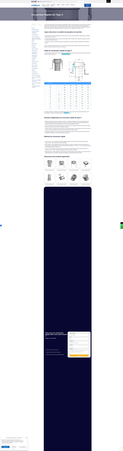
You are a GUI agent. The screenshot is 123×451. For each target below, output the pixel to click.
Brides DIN (34, 47)
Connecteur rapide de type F (73, 184)
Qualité (67, 4)
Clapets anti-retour (35, 73)
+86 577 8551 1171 (48, 1)
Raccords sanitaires (35, 36)
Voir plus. (81, 28)
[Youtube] (34, 1)
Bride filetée (34, 58)
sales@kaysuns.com (41, 1)
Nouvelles (72, 4)
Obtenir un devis (88, 5)
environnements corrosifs (77, 145)
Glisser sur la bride (35, 61)
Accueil (43, 4)
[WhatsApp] (121, 225)
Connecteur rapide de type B (61, 170)
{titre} (13, 449)
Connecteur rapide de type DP (61, 184)
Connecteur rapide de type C (49, 170)
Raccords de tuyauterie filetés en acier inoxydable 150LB (36, 39)
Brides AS (33, 45)
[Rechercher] (85, 2)
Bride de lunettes (35, 68)
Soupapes (33, 70)
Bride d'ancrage (34, 65)
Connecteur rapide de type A (85, 184)
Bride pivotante (34, 66)
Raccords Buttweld (35, 29)
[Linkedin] (35, 1)
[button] (26, 437)
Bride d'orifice (34, 63)
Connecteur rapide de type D (85, 170)
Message (71, 348)
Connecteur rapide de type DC (73, 170)
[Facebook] (32, 1)
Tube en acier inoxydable (35, 75)
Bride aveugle (34, 50)
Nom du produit (72, 333)
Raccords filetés (34, 34)
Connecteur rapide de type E (49, 184)
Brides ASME (34, 43)
